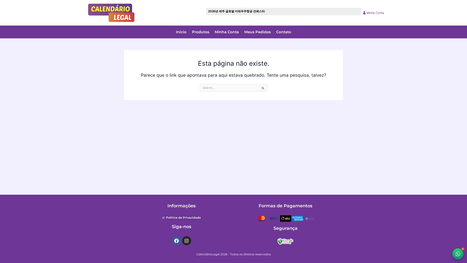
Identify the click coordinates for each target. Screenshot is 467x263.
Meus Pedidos (257, 32)
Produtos (200, 32)
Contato (283, 32)
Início (181, 32)
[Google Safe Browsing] (285, 241)
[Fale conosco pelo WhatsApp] (457, 253)
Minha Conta (375, 13)
